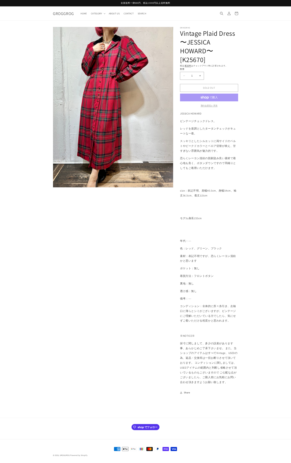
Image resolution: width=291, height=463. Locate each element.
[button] (98, 13)
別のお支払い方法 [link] (209, 105)
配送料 (188, 65)
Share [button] (187, 392)
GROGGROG (65, 455)
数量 (182, 69)
